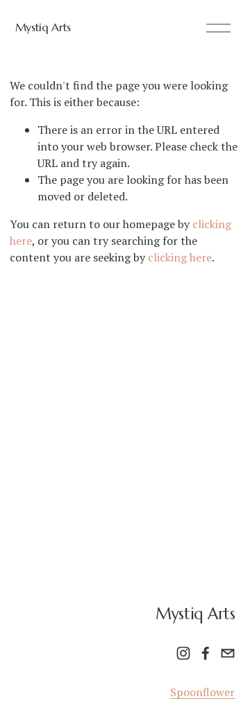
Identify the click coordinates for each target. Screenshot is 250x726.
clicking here (180, 257)
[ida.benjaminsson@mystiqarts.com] (228, 653)
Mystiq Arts (43, 27)
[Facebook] (205, 653)
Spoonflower (202, 692)
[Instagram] (183, 653)
